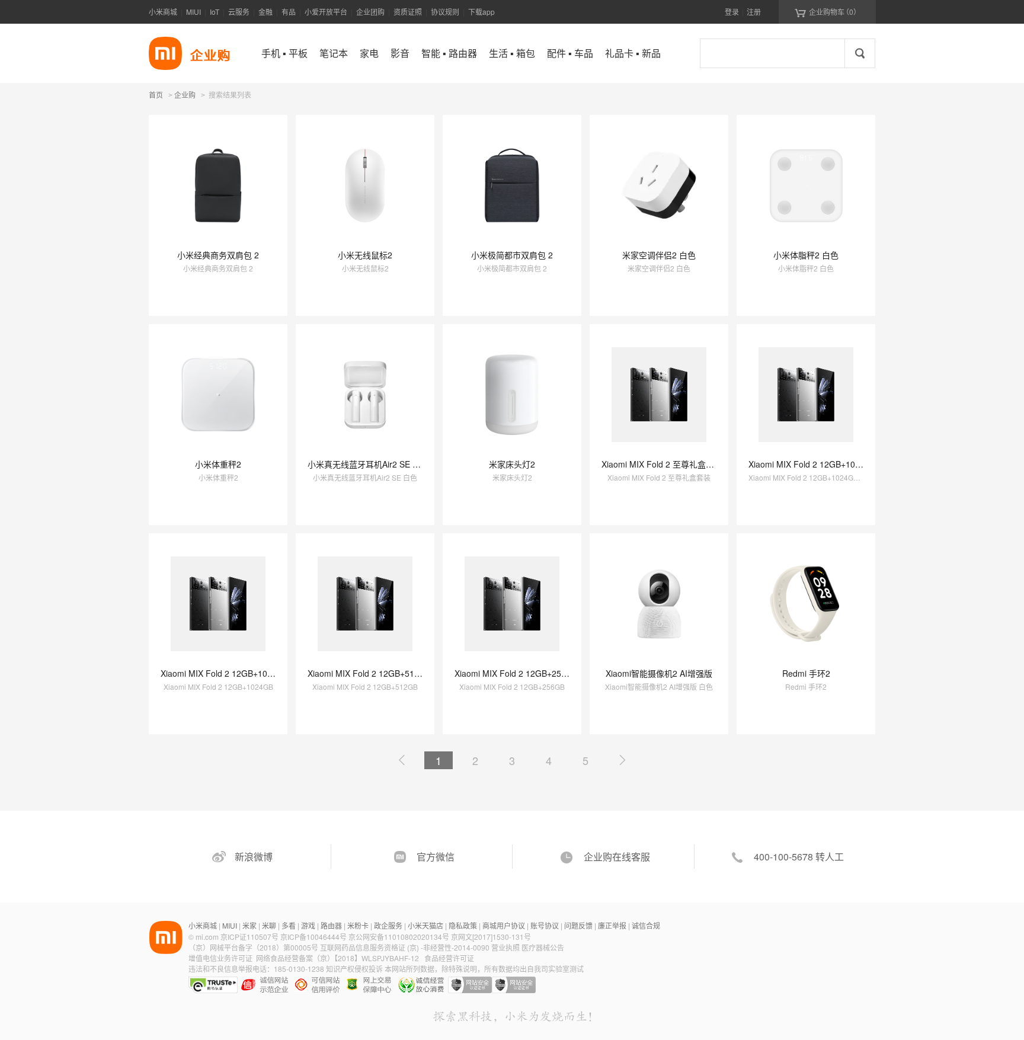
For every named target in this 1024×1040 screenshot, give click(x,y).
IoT (214, 12)
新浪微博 (254, 856)
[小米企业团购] (165, 53)
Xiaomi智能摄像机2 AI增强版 (659, 673)
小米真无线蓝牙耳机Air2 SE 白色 (368, 464)
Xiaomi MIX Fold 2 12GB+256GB (516, 673)
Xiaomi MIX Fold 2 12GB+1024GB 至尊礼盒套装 (838, 464)
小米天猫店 (425, 925)
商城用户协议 (503, 925)
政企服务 (388, 925)
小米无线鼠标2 (365, 255)
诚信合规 (646, 925)
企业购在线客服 (617, 856)
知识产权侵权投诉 (354, 969)
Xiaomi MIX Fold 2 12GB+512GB (369, 673)
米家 (249, 925)
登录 (732, 12)
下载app (481, 12)
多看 (288, 925)
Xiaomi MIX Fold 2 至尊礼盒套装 (661, 464)
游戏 (308, 925)
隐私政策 (463, 925)
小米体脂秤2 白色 (806, 255)
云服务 (238, 12)
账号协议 (544, 925)
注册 (754, 12)
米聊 (269, 925)
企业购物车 (827, 12)
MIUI (193, 12)
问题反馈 (578, 925)
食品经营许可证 (449, 958)
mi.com (207, 937)
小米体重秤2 (218, 464)
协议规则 (445, 12)
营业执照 (505, 947)
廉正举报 (612, 925)
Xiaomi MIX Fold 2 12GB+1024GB (225, 673)
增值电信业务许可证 (220, 958)
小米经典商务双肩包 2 (218, 255)
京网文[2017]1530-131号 (491, 937)
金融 (265, 12)
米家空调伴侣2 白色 (659, 255)
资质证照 (407, 12)
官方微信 (436, 856)
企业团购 (370, 12)
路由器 (331, 925)
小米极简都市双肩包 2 (512, 255)
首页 (156, 94)
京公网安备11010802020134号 (399, 937)
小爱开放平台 (326, 12)
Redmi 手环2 (806, 673)
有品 (288, 12)
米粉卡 (358, 925)
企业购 (185, 95)
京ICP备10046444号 (313, 937)
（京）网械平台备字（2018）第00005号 (254, 947)
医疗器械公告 (542, 947)
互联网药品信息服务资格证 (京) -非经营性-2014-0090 (405, 947)
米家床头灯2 (512, 464)
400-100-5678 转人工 (799, 856)
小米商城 (163, 12)
